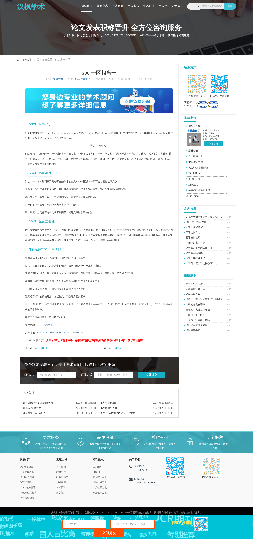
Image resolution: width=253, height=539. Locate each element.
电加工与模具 (195, 126)
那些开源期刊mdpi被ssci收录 (38, 403)
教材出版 (61, 472)
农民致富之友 (195, 156)
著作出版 (61, 467)
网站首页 (86, 5)
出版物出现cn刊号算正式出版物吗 (204, 299)
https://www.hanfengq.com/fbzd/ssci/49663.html (60, 332)
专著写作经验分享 (195, 289)
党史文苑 (194, 196)
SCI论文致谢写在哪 (196, 222)
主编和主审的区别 (195, 315)
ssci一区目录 (41, 348)
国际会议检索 (193, 237)
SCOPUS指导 (27, 482)
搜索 (230, 6)
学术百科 (148, 5)
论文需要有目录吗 (195, 258)
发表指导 (117, 5)
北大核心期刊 (100, 477)
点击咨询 (213, 143)
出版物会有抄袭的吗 (196, 325)
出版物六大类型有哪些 (198, 309)
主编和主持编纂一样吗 (198, 320)
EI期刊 (96, 472)
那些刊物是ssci (108, 403)
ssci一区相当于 (45, 325)
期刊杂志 (102, 5)
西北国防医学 (195, 173)
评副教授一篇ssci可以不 (35, 413)
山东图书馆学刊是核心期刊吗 (201, 263)
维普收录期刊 (100, 487)
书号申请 (61, 482)
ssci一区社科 (115, 348)
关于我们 (177, 5)
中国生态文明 (195, 162)
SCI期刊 (97, 467)
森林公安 (193, 150)
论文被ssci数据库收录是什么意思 (117, 413)
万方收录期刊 (100, 492)
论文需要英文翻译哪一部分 (200, 248)
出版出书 (133, 5)
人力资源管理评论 (198, 167)
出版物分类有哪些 (195, 304)
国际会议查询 (193, 232)
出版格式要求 (193, 330)
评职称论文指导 (28, 492)
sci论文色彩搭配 (194, 227)
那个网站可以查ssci (110, 408)
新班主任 (193, 184)
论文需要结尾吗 (194, 253)
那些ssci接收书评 (32, 408)
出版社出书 (62, 477)
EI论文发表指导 (28, 472)
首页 (36, 59)
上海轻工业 (194, 179)
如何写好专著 (193, 294)
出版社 (163, 5)
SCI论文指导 (26, 467)
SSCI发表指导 (63, 59)
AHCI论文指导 (27, 487)
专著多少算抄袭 (194, 284)
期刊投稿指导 (27, 498)
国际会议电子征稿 (195, 242)
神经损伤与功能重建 (199, 190)
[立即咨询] (201, 102)
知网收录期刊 (100, 482)
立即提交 (109, 533)
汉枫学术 (58, 79)
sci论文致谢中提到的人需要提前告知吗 (205, 217)
